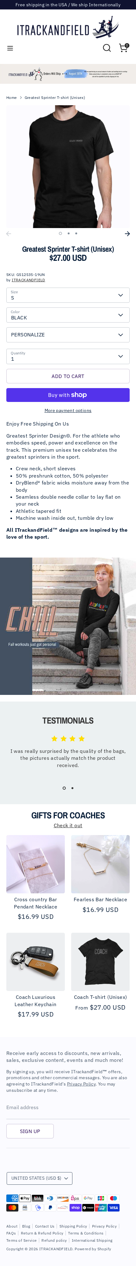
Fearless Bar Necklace (100, 899)
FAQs (11, 1233)
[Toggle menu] (10, 48)
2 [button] (69, 233)
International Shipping (92, 1240)
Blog (26, 1226)
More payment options (68, 410)
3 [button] (76, 233)
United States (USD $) (36, 1178)
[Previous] (8, 234)
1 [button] (60, 233)
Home (11, 97)
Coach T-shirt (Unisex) (100, 997)
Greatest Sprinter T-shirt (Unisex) (55, 97)
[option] (68, 74)
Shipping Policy (73, 1226)
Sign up (30, 1131)
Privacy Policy (81, 1084)
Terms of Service (21, 1240)
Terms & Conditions (85, 1233)
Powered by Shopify (93, 1248)
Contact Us (45, 1226)
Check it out (68, 825)
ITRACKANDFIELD (28, 280)
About (11, 1226)
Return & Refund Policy (42, 1233)
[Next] (127, 234)
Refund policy (54, 1240)
